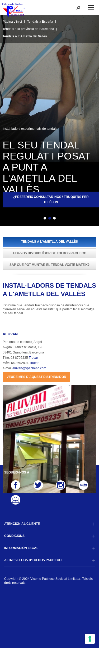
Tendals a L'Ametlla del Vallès (49, 241)
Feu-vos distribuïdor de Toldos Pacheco (49, 253)
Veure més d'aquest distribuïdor (36, 377)
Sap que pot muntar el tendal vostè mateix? (49, 265)
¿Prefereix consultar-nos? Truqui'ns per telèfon (51, 199)
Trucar (33, 358)
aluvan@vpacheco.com (29, 368)
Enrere (35, 219)
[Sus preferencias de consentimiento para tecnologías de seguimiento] (90, 639)
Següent (63, 219)
